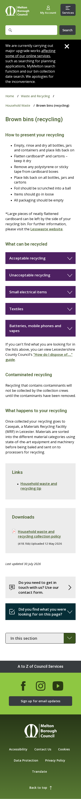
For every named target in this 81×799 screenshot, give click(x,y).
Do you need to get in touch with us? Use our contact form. (38, 587)
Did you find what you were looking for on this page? (42, 612)
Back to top (38, 788)
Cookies (64, 749)
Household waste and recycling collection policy (39, 534)
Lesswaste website (46, 229)
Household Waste (17, 105)
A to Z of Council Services (40, 666)
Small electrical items (28, 291)
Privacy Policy (55, 760)
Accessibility (18, 749)
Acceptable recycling (27, 258)
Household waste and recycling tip (39, 486)
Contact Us (42, 749)
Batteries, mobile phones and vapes (35, 328)
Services (68, 13)
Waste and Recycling (35, 96)
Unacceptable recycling (29, 275)
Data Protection (26, 760)
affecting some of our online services (30, 53)
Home (17, 11)
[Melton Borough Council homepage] (40, 731)
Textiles (16, 308)
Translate (39, 771)
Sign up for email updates (40, 701)
